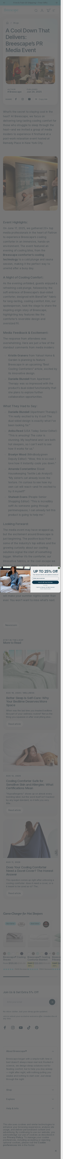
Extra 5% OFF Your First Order (45, 582)
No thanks (45, 585)
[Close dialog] (59, 568)
